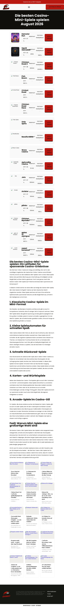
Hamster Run (26, 35)
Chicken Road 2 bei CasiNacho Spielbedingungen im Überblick (16, 494)
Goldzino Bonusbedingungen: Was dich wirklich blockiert (31, 567)
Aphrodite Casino (26, 163)
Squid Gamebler (26, 49)
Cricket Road (25, 91)
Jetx (24, 177)
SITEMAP (38, 605)
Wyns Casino (25, 151)
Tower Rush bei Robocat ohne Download (15, 473)
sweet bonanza (26, 249)
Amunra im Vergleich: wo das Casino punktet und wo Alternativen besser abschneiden (16, 568)
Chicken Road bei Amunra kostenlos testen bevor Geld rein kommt (31, 494)
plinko (24, 205)
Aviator (25, 191)
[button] (29, 7)
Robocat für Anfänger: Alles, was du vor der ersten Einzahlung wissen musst (47, 495)
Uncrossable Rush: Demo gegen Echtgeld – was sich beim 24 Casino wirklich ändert (16, 520)
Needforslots (27, 137)
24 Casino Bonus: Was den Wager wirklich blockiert (46, 566)
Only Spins (24, 123)
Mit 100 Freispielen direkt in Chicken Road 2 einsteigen (31, 542)
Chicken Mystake (25, 219)
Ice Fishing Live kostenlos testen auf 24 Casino (47, 518)
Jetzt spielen (49, 37)
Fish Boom (24, 77)
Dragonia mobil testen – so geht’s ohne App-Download (16, 542)
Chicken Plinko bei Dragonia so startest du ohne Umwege (47, 473)
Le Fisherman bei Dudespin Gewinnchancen (31, 473)
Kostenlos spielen (55, 7)
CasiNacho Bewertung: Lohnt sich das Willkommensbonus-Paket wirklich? (47, 544)
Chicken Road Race (25, 106)
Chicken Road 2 (25, 63)
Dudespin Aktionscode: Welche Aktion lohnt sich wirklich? (31, 519)
